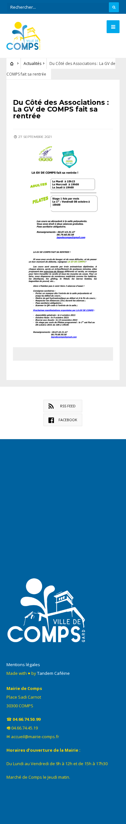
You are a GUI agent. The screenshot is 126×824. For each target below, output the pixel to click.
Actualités (32, 63)
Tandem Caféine (53, 673)
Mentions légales (23, 664)
